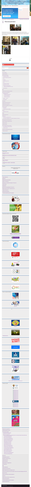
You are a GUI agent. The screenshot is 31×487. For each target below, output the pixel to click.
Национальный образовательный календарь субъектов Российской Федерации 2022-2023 (14, 471)
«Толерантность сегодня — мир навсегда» (8, 162)
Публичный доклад (5, 461)
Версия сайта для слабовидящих (9, 64)
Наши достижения (4, 106)
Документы (3, 178)
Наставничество (4, 464)
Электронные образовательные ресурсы (7, 129)
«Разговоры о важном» (6, 76)
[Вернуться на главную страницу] (15, 2)
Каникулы (4, 79)
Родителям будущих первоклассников (7, 121)
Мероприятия (4, 185)
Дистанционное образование (6, 92)
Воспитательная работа (5, 75)
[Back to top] (29, 485)
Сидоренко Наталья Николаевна (8, 446)
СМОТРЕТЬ (15, 306)
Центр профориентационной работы (7, 125)
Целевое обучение (4, 124)
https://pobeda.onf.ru (15, 233)
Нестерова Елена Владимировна (8, 438)
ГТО (3, 78)
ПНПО (3, 113)
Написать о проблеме (7, 16)
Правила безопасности (5, 114)
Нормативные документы (5, 191)
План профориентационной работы (7, 126)
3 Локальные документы (7, 96)
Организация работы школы (6, 430)
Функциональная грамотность (6, 468)
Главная (3, 5)
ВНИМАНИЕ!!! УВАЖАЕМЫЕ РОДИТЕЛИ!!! (8, 19)
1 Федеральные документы (7, 94)
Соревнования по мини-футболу (24, 19)
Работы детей (5, 99)
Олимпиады (4, 107)
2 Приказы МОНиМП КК (7, 95)
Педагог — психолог (5, 98)
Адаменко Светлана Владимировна (8, 452)
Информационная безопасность (6, 102)
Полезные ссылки (5, 127)
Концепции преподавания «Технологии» (7, 105)
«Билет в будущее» (5, 160)
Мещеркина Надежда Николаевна (8, 439)
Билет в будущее (4, 72)
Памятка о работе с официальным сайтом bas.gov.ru (15, 380)
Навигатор (3, 475)
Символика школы (4, 122)
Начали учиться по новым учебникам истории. (9, 155)
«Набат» (3, 157)
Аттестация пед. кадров (5, 431)
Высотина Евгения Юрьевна (7, 437)
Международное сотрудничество (6, 462)
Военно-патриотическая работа (7, 77)
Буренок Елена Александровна (8, 440)
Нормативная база (5, 93)
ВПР (3, 89)
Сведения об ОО (6, 5)
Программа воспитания (6, 84)
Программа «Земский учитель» (6, 458)
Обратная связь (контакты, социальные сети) (8, 188)
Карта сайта (4, 455)
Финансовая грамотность (15, 5)
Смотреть (15, 326)
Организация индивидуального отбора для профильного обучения (11, 118)
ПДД (3, 465)
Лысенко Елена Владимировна (8, 453)
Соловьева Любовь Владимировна (8, 447)
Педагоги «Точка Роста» (5, 181)
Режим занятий (4, 184)
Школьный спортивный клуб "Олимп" (8, 86)
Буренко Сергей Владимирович (8, 445)
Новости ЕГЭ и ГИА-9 (5, 111)
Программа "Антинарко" (6, 83)
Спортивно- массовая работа (6, 85)
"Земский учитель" (5, 335)
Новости (3, 110)
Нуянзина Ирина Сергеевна (7, 444)
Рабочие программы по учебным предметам (8, 474)
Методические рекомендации (7, 432)
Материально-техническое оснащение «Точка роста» (9, 182)
